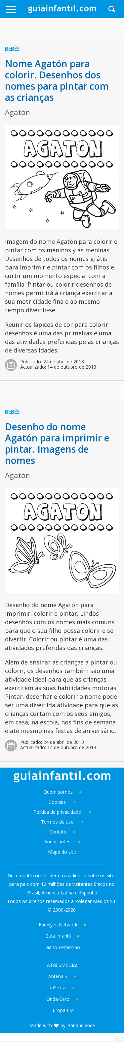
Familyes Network (58, 924)
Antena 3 (57, 976)
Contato (58, 832)
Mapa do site (62, 852)
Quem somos (58, 792)
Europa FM (62, 1010)
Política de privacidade (57, 812)
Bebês (12, 48)
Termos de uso (57, 822)
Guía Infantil (58, 936)
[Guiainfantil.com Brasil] (62, 11)
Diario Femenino (62, 947)
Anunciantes (57, 841)
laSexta (58, 987)
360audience (81, 1025)
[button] (17, 12)
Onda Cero (57, 999)
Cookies (58, 802)
